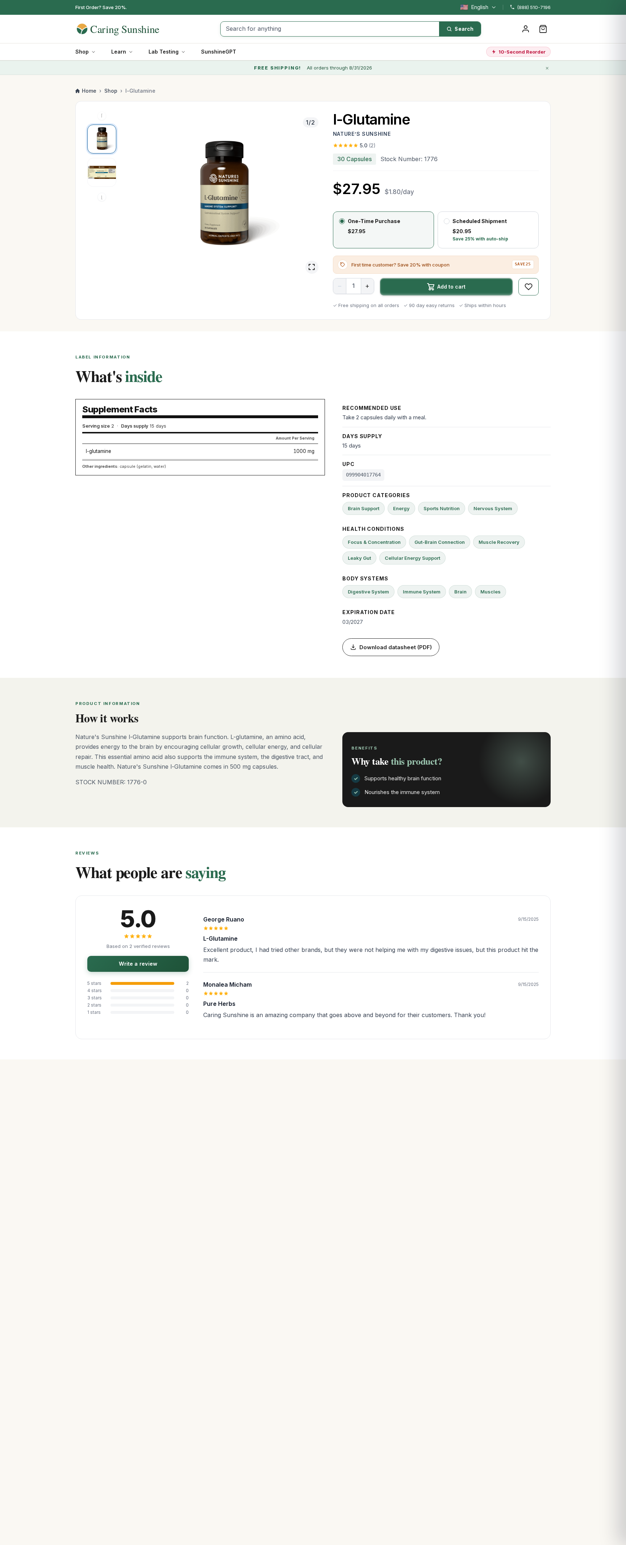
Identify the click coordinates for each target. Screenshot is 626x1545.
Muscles (490, 592)
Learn (118, 52)
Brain (460, 592)
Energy (401, 508)
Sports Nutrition (441, 508)
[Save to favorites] (528, 286)
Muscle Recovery (499, 542)
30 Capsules (354, 159)
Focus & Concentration (374, 542)
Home (89, 91)
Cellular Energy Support (412, 558)
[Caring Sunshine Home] (130, 28)
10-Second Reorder (522, 52)
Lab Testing (164, 52)
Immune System (422, 592)
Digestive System (368, 592)
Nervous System (492, 508)
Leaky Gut (359, 558)
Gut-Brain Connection (439, 542)
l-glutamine (98, 451)
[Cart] (543, 29)
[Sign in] (525, 29)
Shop (82, 52)
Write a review (138, 964)
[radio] (383, 229)
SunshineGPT (218, 52)
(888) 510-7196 (534, 7)
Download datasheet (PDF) (395, 647)
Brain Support (363, 508)
